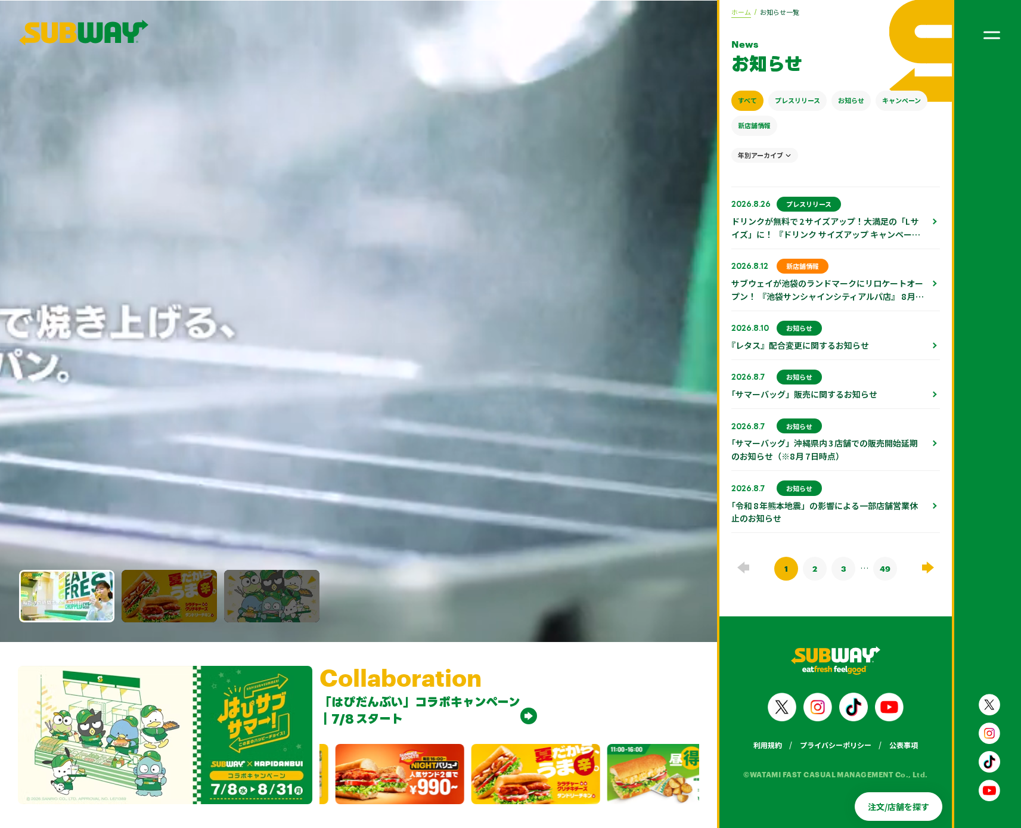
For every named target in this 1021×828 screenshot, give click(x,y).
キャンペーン (901, 100)
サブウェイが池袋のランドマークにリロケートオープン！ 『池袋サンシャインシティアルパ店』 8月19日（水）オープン (827, 296)
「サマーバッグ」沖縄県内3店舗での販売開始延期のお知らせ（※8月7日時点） (824, 449)
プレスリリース (797, 100)
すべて (747, 100)
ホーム (741, 12)
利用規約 (767, 745)
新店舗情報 (754, 125)
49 (885, 568)
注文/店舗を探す (898, 807)
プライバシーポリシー (835, 745)
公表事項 (903, 745)
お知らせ (851, 100)
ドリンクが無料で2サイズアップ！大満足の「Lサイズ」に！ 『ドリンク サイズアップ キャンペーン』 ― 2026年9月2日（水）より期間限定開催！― (825, 240)
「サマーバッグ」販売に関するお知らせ (804, 394)
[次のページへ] (928, 567)
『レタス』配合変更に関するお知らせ (800, 345)
